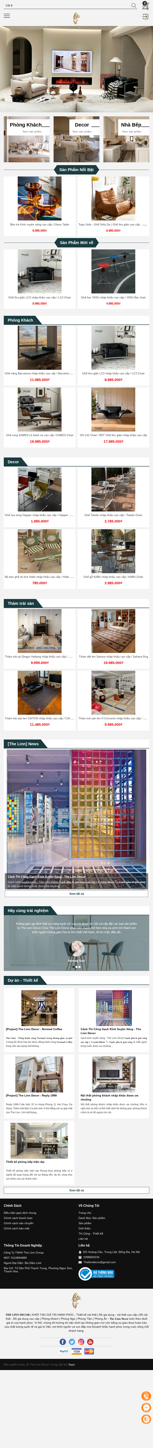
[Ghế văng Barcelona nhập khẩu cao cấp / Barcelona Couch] (40, 348)
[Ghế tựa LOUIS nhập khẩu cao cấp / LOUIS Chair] (113, 551)
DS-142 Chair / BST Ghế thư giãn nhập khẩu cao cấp (113, 435)
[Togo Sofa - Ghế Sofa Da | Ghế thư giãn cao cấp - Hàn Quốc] (113, 198)
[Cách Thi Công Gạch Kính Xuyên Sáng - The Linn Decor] (114, 1008)
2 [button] (76, 967)
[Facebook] (63, 1342)
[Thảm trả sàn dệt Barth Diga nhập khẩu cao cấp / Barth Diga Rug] (113, 631)
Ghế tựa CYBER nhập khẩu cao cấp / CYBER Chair (113, 515)
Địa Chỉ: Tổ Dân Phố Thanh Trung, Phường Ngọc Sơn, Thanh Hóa (38, 1270)
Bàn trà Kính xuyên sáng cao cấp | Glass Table (39, 224)
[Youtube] (90, 1342)
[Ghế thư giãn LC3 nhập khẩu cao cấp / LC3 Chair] (40, 271)
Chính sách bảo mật (16, 1228)
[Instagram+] (81, 1342)
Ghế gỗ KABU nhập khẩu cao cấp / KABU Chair (40, 576)
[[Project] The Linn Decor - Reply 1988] (39, 1074)
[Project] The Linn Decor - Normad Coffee (34, 1029)
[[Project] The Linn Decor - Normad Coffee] (39, 1008)
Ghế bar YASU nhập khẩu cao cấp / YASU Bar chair (113, 297)
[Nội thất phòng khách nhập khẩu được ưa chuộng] (114, 1074)
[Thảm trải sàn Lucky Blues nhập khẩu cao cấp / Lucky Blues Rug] (113, 693)
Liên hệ (83, 1238)
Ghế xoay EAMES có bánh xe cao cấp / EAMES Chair (40, 435)
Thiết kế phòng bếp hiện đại (25, 1161)
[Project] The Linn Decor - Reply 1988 (31, 1095)
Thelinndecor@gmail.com (99, 1262)
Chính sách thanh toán (18, 1218)
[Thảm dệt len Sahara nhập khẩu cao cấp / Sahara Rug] (40, 631)
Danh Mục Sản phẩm (91, 1218)
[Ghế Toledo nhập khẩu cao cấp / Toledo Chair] (40, 489)
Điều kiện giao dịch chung (20, 1212)
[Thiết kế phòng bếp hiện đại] (39, 1141)
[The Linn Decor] (77, 18)
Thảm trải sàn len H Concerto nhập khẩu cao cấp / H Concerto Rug (47, 718)
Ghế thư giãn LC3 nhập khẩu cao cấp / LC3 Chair (39, 297)
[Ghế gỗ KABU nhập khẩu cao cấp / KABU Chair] (40, 551)
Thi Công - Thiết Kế (90, 1233)
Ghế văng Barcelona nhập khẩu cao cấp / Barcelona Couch (42, 373)
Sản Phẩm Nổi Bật (76, 169)
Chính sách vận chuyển (18, 1223)
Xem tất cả (76, 893)
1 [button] (74, 967)
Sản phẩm (84, 1223)
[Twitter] (72, 1342)
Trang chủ (84, 1212)
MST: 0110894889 (15, 1257)
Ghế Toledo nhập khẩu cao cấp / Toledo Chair (40, 515)
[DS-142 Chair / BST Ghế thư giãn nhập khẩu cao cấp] (113, 410)
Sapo (71, 1364)
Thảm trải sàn (21, 603)
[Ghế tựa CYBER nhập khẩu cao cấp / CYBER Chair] (113, 489)
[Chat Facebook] (146, 1407)
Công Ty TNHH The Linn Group (24, 1252)
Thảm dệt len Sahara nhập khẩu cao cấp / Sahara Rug (39, 656)
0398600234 (91, 1257)
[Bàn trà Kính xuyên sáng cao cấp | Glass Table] (40, 198)
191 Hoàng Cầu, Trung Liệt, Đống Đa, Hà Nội (111, 1252)
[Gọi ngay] (146, 1396)
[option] (76, 69)
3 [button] (79, 967)
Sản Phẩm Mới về (76, 242)
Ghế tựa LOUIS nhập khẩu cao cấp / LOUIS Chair (113, 576)
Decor (13, 462)
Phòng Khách (20, 320)
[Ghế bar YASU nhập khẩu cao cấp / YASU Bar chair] (113, 271)
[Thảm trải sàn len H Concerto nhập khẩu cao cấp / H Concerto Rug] (40, 693)
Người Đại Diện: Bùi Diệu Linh (22, 1263)
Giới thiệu (84, 1228)
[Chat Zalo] (146, 1419)
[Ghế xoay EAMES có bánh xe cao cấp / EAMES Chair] (40, 410)
